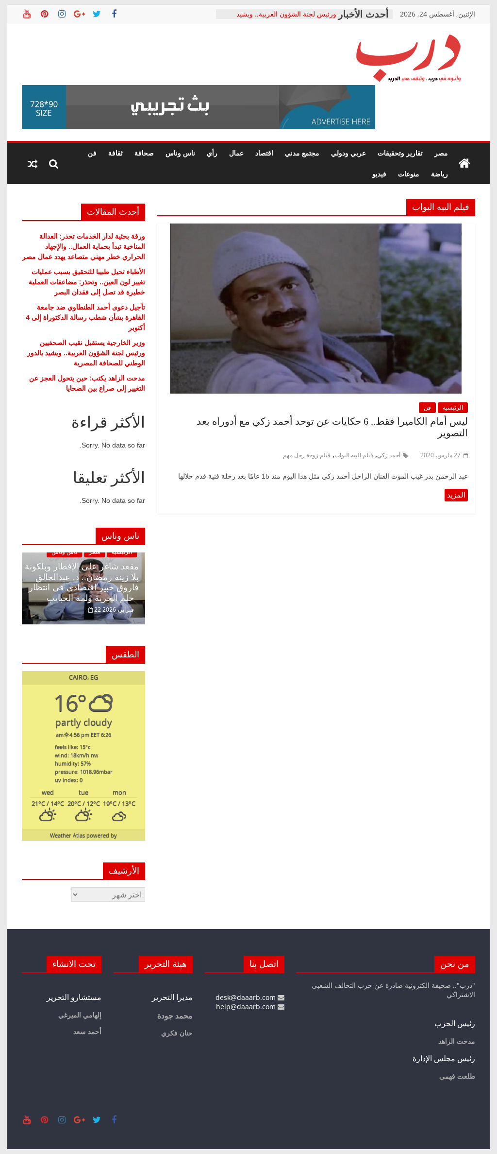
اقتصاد (264, 152)
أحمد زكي (388, 455)
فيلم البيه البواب (353, 455)
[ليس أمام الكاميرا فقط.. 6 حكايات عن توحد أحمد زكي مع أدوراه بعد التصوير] (316, 229)
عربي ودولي (348, 152)
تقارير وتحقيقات (400, 152)
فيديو (379, 173)
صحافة (144, 152)
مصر (441, 152)
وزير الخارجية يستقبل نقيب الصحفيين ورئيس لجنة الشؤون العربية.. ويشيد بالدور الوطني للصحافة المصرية (86, 352)
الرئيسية (453, 407)
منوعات (408, 173)
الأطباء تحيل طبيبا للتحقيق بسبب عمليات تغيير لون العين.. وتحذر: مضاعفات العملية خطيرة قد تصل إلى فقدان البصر (87, 281)
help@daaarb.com (247, 1006)
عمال (236, 152)
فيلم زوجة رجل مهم (307, 455)
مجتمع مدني (302, 152)
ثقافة (115, 152)
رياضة (439, 173)
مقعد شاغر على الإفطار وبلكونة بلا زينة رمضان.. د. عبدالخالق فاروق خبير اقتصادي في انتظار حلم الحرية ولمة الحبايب (82, 582)
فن (92, 152)
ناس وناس (180, 152)
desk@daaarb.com (246, 997)
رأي (212, 152)
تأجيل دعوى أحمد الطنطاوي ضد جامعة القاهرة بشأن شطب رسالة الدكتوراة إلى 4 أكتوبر (85, 317)
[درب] (464, 164)
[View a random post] (32, 164)
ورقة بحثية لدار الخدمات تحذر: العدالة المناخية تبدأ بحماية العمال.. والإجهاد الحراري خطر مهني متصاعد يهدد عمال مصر (83, 246)
